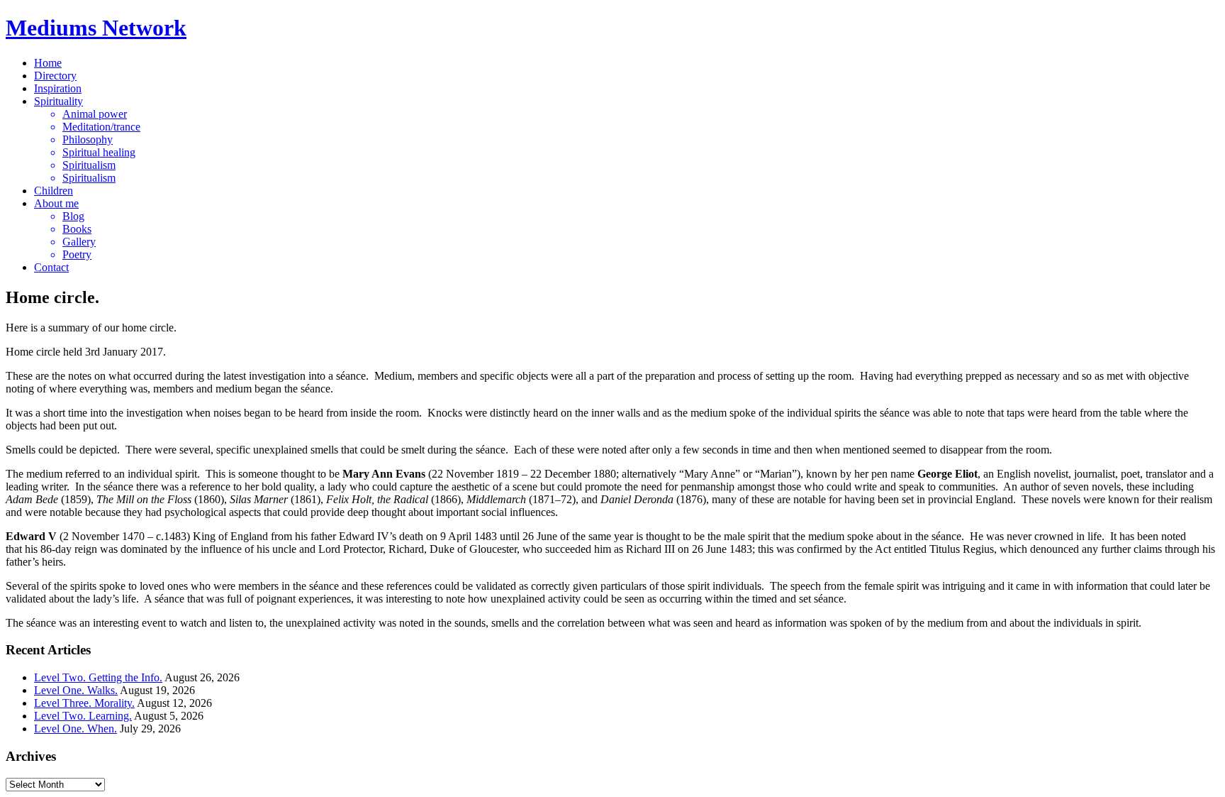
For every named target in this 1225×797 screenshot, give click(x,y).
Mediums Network (96, 27)
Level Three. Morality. (84, 703)
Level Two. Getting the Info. (98, 677)
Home (48, 63)
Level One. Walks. (76, 690)
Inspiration (58, 88)
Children (53, 191)
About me (56, 203)
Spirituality (58, 101)
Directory (55, 76)
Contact (51, 267)
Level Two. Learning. (83, 716)
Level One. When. (75, 728)
